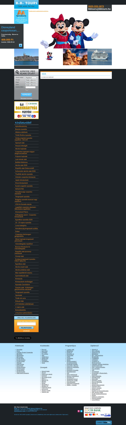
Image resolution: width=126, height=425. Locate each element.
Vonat (43, 363)
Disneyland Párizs (21, 212)
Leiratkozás (26, 330)
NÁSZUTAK (19, 189)
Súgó (107, 30)
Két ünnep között (46, 377)
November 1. (45, 384)
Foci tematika (96, 368)
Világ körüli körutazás (23, 373)
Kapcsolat (100, 30)
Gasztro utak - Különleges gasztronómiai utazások (24, 288)
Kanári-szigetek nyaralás (24, 186)
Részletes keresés (26, 98)
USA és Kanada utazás (23, 204)
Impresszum (34, 414)
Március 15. (45, 380)
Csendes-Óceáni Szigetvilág (25, 352)
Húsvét (44, 372)
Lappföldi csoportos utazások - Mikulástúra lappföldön (26, 208)
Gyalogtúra (70, 358)
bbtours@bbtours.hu (36, 408)
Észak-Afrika (20, 358)
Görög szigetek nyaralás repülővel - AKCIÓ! (23, 139)
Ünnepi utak (19, 256)
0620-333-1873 (96, 6)
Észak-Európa (21, 361)
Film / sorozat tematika (98, 367)
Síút (68, 373)
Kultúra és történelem (73, 367)
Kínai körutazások (21, 183)
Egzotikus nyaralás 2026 (23, 219)
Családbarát (95, 358)
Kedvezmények (89, 30)
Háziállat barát (96, 377)
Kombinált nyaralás (72, 364)
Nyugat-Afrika (20, 370)
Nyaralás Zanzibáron (22, 284)
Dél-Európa (20, 357)
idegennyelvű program (98, 385)
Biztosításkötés (20, 310)
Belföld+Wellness (21, 162)
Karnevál (44, 375)
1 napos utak (19, 307)
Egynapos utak (66, 30)
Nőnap (43, 383)
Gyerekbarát (95, 371)
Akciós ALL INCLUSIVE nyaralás (22, 414)
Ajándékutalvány (21, 126)
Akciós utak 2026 (21, 165)
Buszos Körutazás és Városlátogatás (22, 247)
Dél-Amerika (20, 355)
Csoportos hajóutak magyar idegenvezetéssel (24, 152)
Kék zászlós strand (97, 392)
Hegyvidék (95, 379)
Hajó (43, 355)
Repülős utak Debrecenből (24, 168)
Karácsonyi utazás (47, 374)
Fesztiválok (70, 355)
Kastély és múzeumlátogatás (100, 391)
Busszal (44, 349)
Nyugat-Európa (21, 371)
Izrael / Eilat (78, 30)
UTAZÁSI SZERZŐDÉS (23, 313)
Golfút (68, 357)
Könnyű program (96, 398)
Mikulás (44, 381)
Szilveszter (45, 389)
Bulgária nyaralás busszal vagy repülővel (26, 200)
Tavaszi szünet (46, 390)
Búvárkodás (95, 357)
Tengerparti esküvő (72, 379)
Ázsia (18, 351)
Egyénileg (44, 352)
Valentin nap (45, 392)
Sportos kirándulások (73, 376)
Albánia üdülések (21, 132)
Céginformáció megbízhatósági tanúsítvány (38, 11)
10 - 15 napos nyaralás (23, 222)
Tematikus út (70, 377)
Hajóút (68, 360)
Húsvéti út (95, 383)
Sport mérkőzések (72, 374)
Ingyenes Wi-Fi (96, 386)
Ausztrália (19, 349)
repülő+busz (45, 357)
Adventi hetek (46, 371)
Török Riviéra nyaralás (23, 135)
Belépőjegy (70, 351)
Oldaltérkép (40, 414)
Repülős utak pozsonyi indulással (23, 252)
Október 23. (45, 386)
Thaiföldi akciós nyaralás (24, 174)
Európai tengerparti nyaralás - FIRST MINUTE (25, 260)
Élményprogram (96, 363)
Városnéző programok (73, 383)
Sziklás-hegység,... (23, 29)
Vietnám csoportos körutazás (25, 177)
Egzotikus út (70, 354)
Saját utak (44, 30)
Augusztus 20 (96, 352)
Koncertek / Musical (72, 366)
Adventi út (95, 349)
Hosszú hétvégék (21, 146)
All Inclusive (54, 30)
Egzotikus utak (20, 264)
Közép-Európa (21, 368)
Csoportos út (95, 361)
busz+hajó (45, 351)
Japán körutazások (21, 180)
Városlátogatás (71, 382)
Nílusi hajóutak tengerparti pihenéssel (24, 240)
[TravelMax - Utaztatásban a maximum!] (104, 424)
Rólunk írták (19, 301)
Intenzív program (96, 388)
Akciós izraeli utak (21, 267)
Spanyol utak (19, 143)
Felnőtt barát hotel (97, 366)
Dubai (17, 231)
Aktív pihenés (96, 351)
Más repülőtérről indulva (23, 273)
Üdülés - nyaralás (72, 385)
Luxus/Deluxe (96, 399)
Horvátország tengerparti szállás (26, 228)
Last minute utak (21, 159)
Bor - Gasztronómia (97, 355)
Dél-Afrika (19, 354)
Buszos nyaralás (21, 129)
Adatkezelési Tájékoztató (62, 414)
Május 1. (44, 378)
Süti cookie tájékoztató (49, 414)
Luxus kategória (20, 225)
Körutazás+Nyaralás (72, 370)
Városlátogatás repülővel (24, 244)
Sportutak (18, 295)
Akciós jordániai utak (22, 270)
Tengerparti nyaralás (22, 196)
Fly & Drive (45, 354)
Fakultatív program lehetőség (100, 364)
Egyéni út (69, 352)
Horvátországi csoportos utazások (23, 192)
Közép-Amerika (21, 367)
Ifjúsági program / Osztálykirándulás (72, 362)
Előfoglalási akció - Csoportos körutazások (25, 216)
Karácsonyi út (96, 389)
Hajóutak (19, 363)
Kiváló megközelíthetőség (99, 394)
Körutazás (18, 279)
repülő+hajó (45, 358)
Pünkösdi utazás (46, 387)
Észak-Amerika (21, 360)
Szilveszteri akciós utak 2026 (25, 171)
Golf (93, 370)
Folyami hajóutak (21, 156)
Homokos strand (96, 380)
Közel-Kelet (20, 366)
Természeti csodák (72, 380)
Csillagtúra (95, 360)
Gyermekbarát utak (21, 276)
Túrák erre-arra (20, 298)
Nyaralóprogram (71, 371)
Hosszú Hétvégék (97, 382)
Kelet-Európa (20, 364)
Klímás (94, 395)
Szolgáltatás (45, 361)
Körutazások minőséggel (24, 282)
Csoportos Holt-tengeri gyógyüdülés (23, 235)
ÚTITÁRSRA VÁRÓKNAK (24, 304)
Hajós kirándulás (96, 376)
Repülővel (44, 360)
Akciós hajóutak (20, 149)
